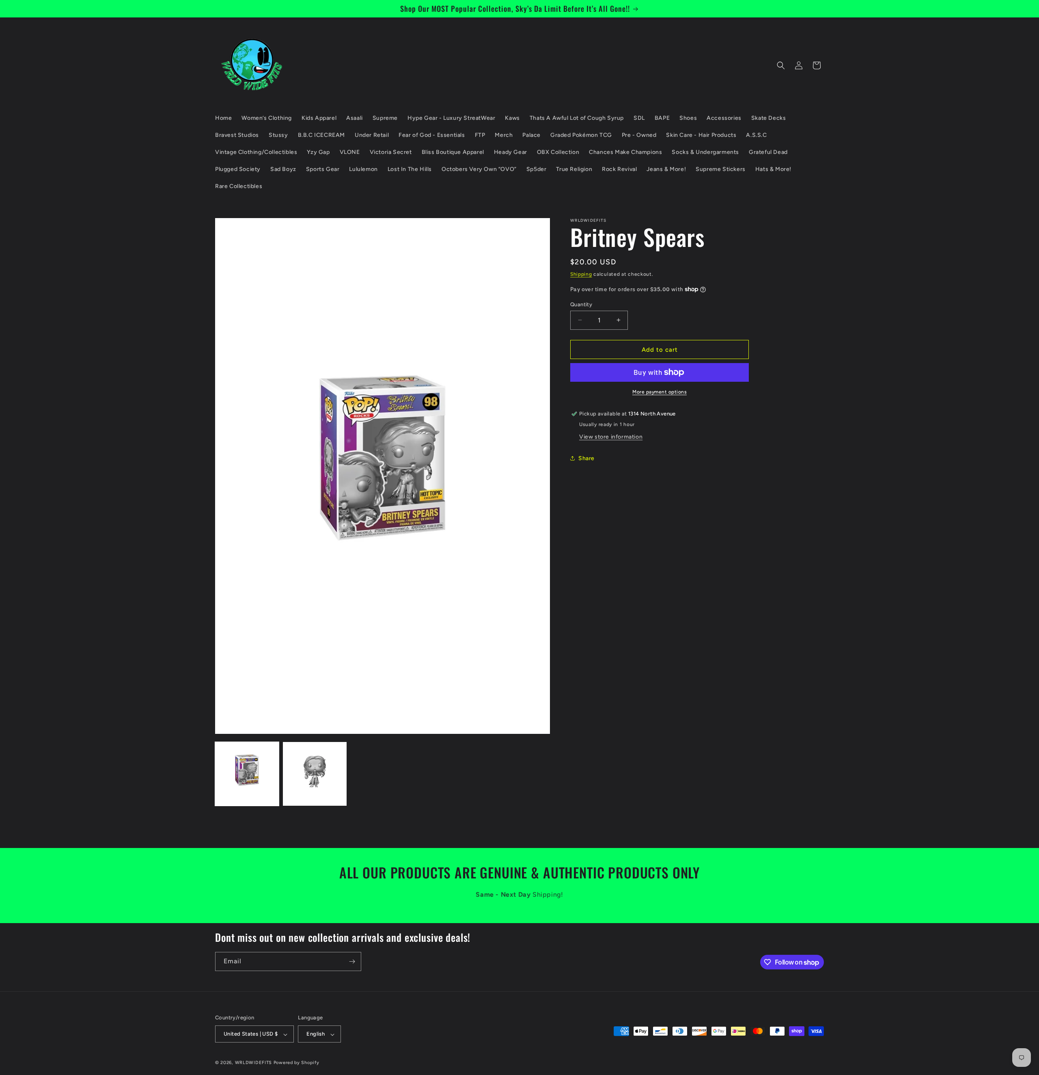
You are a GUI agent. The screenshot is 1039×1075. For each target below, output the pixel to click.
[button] (781, 65)
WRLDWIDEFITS (253, 1063)
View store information (610, 436)
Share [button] (586, 458)
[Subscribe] (352, 961)
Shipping (581, 274)
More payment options (659, 392)
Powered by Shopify (296, 1063)
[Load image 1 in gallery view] (247, 774)
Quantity (581, 304)
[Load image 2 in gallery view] (315, 774)
